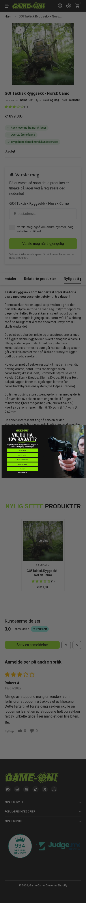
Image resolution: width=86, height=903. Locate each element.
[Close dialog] (82, 427)
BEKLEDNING (22, 464)
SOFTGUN (22, 450)
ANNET (22, 469)
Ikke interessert (22, 472)
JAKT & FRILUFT (22, 459)
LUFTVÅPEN (22, 455)
